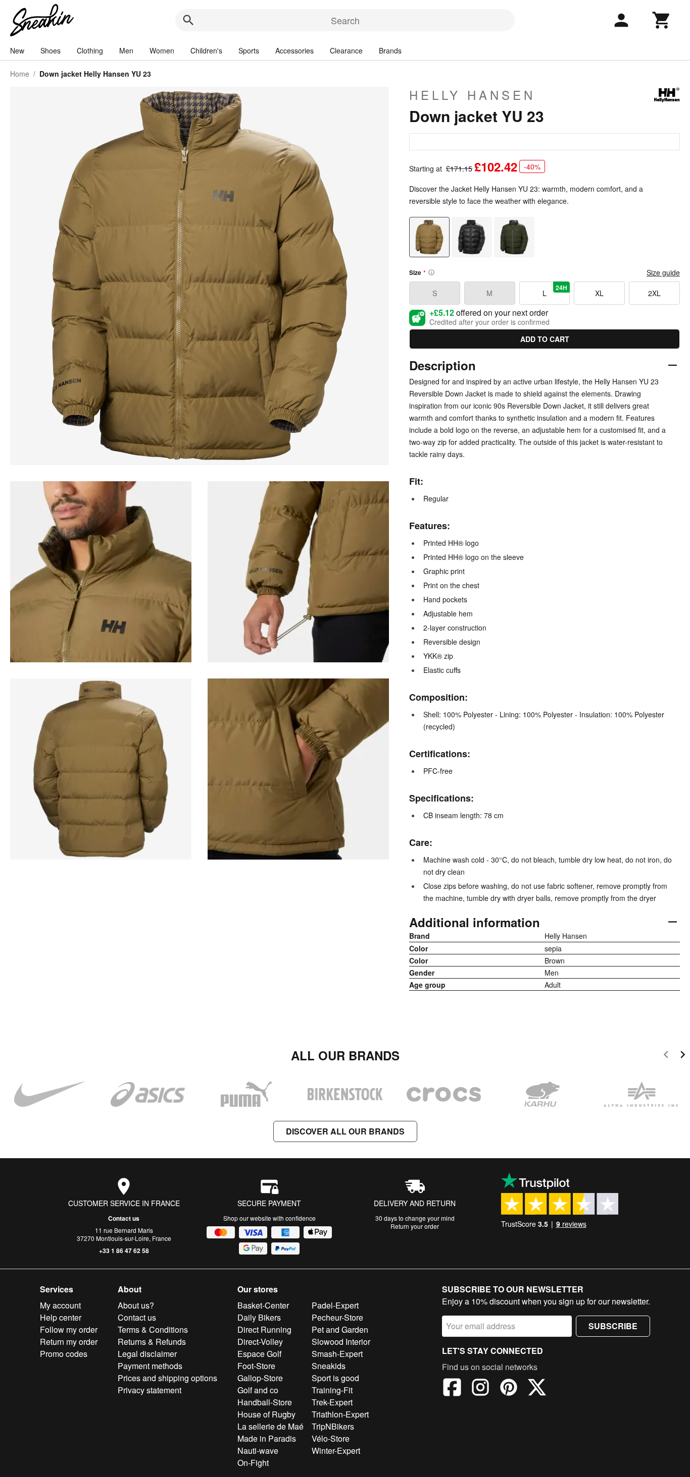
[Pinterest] (509, 1388)
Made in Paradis (266, 1438)
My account (60, 1305)
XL (599, 293)
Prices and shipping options (167, 1378)
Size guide (663, 272)
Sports (248, 50)
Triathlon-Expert (340, 1414)
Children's (206, 50)
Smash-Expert (337, 1353)
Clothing (90, 50)
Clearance (346, 50)
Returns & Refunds (152, 1341)
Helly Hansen (472, 95)
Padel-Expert (335, 1305)
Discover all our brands (345, 1131)
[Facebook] (452, 1388)
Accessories (294, 50)
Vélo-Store (331, 1438)
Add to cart (544, 339)
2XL (654, 293)
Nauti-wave (257, 1450)
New (17, 50)
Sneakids (329, 1366)
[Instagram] (480, 1388)
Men (126, 50)
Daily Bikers (259, 1317)
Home (19, 74)
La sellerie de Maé (270, 1426)
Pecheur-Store (337, 1317)
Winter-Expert (336, 1450)
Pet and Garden (340, 1329)
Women (162, 50)
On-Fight (253, 1462)
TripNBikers (333, 1426)
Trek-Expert (332, 1402)
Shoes (50, 50)
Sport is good (335, 1378)
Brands (390, 50)
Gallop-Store (260, 1378)
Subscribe (612, 1326)
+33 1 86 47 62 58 (124, 1250)
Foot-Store (256, 1366)
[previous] (666, 1056)
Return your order (414, 1226)
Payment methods (150, 1366)
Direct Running (264, 1329)
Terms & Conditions (153, 1329)
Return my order (68, 1341)
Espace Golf (259, 1353)
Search (345, 20)
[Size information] (431, 272)
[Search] (188, 20)
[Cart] (662, 20)
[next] (682, 1056)
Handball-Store (264, 1402)
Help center (60, 1317)
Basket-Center (263, 1305)
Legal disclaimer (147, 1353)
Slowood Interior (341, 1341)
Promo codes (63, 1353)
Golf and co (257, 1390)
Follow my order (68, 1329)
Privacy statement (149, 1390)
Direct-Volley (260, 1341)
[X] (537, 1388)
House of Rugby (266, 1414)
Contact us (123, 1218)
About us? (136, 1305)
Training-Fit (332, 1390)
